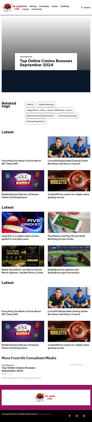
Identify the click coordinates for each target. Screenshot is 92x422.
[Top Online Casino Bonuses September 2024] (46, 42)
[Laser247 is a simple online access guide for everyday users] (23, 222)
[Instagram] (77, 416)
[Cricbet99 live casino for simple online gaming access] (69, 180)
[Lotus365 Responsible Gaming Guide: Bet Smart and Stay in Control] (69, 147)
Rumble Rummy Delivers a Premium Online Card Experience (20, 196)
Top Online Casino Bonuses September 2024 (46, 62)
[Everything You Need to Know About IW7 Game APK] (23, 147)
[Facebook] (69, 416)
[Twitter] (84, 416)
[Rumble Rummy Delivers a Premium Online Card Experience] (23, 180)
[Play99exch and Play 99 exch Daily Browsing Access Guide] (69, 222)
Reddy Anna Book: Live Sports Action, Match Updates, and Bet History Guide (22, 271)
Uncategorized (26, 56)
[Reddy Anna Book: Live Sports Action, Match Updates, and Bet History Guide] (23, 256)
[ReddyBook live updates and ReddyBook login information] (69, 256)
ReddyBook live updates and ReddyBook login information (63, 271)
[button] (85, 7)
